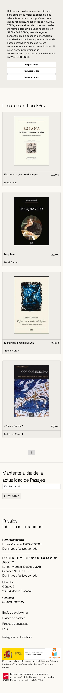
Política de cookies (13, 618)
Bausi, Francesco (12, 262)
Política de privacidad (15, 623)
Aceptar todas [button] (31, 64)
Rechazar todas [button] (31, 71)
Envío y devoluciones (15, 612)
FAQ (5, 629)
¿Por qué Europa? (13, 426)
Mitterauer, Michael (13, 434)
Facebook (26, 637)
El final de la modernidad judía (19, 342)
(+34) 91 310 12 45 (13, 602)
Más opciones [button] (31, 77)
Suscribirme (11, 496)
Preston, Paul (10, 182)
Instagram (8, 637)
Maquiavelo (10, 254)
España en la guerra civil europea (21, 174)
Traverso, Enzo (11, 350)
